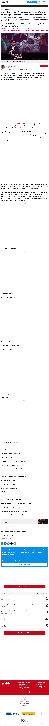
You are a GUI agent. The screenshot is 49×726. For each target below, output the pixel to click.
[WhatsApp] (36, 685)
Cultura (19, 6)
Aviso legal (24, 705)
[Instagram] (39, 687)
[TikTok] (44, 687)
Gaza (42, 540)
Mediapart (39, 6)
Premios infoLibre (5, 9)
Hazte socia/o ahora (24, 564)
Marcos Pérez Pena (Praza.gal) (7, 613)
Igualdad (24, 6)
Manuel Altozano (4, 606)
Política (3, 6)
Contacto (24, 697)
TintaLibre (45, 6)
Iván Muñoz (3, 626)
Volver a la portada (24, 633)
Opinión (8, 6)
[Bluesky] (41, 685)
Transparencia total (40, 3)
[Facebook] (38, 685)
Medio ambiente (31, 6)
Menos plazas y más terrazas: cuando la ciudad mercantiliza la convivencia (18, 625)
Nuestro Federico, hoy (6, 618)
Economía (13, 6)
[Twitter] (43, 685)
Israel (38, 540)
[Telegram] (36, 687)
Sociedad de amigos (24, 703)
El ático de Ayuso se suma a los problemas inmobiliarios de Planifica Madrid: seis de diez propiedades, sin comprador (19, 597)
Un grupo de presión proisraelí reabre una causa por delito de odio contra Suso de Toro (19, 611)
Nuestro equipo (24, 699)
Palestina (24, 540)
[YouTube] (41, 687)
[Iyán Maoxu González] (3, 66)
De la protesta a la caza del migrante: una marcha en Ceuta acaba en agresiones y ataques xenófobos (19, 604)
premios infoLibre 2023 (18, 124)
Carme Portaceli (4, 619)
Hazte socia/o (25, 692)
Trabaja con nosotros (24, 701)
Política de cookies (24, 709)
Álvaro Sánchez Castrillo (6, 599)
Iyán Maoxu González (10, 66)
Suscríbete (31, 1)
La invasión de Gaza (32, 540)
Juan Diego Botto (17, 540)
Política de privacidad (24, 707)
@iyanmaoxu (9, 67)
